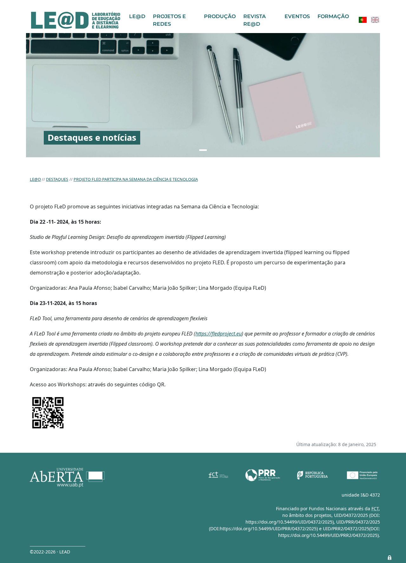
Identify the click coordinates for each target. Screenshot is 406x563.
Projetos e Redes (169, 20)
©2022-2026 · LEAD (50, 552)
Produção (220, 16)
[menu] (369, 20)
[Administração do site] (389, 557)
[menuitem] (363, 20)
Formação (333, 16)
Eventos (297, 16)
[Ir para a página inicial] (75, 20)
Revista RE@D (254, 20)
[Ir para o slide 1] (203, 150)
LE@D (137, 16)
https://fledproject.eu (218, 333)
